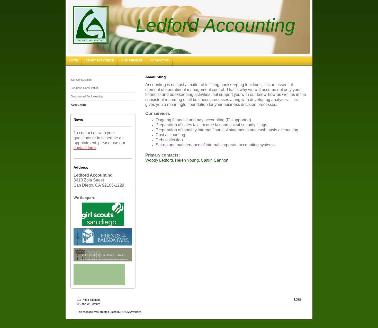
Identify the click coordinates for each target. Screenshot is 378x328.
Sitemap (95, 299)
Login (297, 298)
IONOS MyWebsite (129, 311)
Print (84, 299)
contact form (85, 147)
